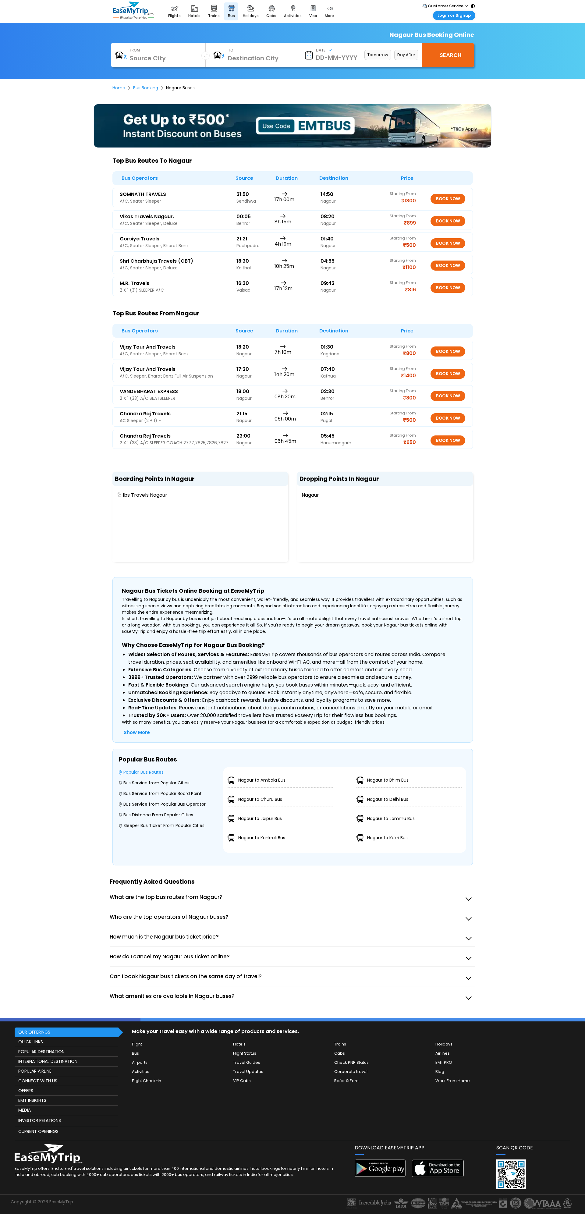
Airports (139, 1062)
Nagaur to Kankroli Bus (261, 838)
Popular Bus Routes (143, 772)
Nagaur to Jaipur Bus (260, 818)
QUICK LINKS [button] (30, 1042)
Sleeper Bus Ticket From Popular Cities (163, 825)
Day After (406, 55)
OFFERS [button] (25, 1091)
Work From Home (452, 1081)
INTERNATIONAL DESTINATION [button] (47, 1061)
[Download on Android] (380, 1175)
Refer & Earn (346, 1081)
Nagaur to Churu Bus (260, 799)
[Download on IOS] (438, 1175)
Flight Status (244, 1053)
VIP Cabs (242, 1081)
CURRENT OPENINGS (38, 1131)
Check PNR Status (351, 1062)
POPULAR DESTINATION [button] (41, 1052)
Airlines (442, 1053)
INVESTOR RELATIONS (39, 1120)
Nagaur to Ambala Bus (261, 780)
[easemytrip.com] (133, 17)
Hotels (239, 1044)
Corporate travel (350, 1071)
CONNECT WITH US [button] (37, 1081)
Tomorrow (377, 55)
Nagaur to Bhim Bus (388, 780)
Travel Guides (246, 1062)
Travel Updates (248, 1071)
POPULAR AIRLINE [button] (34, 1071)
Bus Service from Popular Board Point (162, 793)
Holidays (443, 1044)
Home (118, 88)
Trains (340, 1044)
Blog (439, 1071)
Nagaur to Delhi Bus (387, 799)
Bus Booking (145, 88)
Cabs (339, 1053)
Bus (135, 1053)
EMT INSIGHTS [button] (32, 1100)
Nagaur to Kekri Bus (387, 838)
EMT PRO (443, 1062)
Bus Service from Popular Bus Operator (164, 804)
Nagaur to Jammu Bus (391, 818)
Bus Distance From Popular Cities (158, 815)
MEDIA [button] (24, 1110)
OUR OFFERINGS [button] (34, 1032)
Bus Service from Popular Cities (156, 783)
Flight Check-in (146, 1081)
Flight (137, 1044)
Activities (140, 1071)
